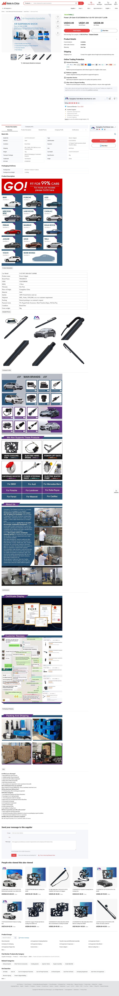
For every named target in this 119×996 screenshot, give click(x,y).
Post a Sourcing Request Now (46, 855)
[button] (83, 129)
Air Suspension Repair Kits (8, 947)
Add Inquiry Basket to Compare (32, 63)
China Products (27, 984)
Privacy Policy (83, 989)
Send (14, 855)
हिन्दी (81, 986)
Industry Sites (70, 984)
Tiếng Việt (96, 986)
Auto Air (13, 971)
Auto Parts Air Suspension (97, 971)
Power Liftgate (63, 947)
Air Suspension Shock (93, 941)
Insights (100, 984)
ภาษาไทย (86, 986)
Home (3, 11)
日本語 (77, 986)
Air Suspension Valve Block (95, 944)
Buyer (80, 8)
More (3, 978)
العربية (68, 986)
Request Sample (93, 34)
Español (27, 986)
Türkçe (91, 986)
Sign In (66, 119)
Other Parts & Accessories (20, 964)
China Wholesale (53, 984)
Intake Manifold (69, 964)
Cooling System (35, 964)
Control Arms (34, 947)
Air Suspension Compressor (66, 944)
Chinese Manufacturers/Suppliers (40, 984)
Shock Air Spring (7, 975)
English (21, 986)
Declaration (76, 989)
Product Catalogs (24, 937)
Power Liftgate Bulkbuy (20, 975)
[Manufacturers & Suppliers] (10, 3)
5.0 (97, 129)
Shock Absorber (6, 941)
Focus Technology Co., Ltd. (49, 989)
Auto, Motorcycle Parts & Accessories (14, 11)
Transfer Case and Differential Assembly (69, 941)
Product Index (87, 984)
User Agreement (68, 989)
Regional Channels (79, 984)
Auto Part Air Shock (68, 971)
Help (88, 8)
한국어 (72, 986)
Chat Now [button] (105, 30)
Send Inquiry (77, 30)
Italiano (51, 986)
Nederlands (62, 986)
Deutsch (56, 986)
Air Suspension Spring (36, 944)
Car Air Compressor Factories (25, 971)
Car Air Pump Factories (42, 971)
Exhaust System (7, 964)
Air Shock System (55, 971)
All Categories (7, 8)
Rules (116, 8)
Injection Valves (46, 964)
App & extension (98, 8)
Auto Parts (26, 11)
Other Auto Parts (34, 11)
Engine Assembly (57, 964)
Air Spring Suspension (82, 971)
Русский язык (45, 986)
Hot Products (20, 984)
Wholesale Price (61, 984)
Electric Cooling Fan (93, 947)
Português (32, 986)
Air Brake (5, 971)
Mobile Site (94, 984)
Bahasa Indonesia (104, 986)
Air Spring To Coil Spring (8, 944)
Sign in (115, 4)
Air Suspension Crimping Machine (39, 941)
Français (38, 986)
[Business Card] (115, 134)
